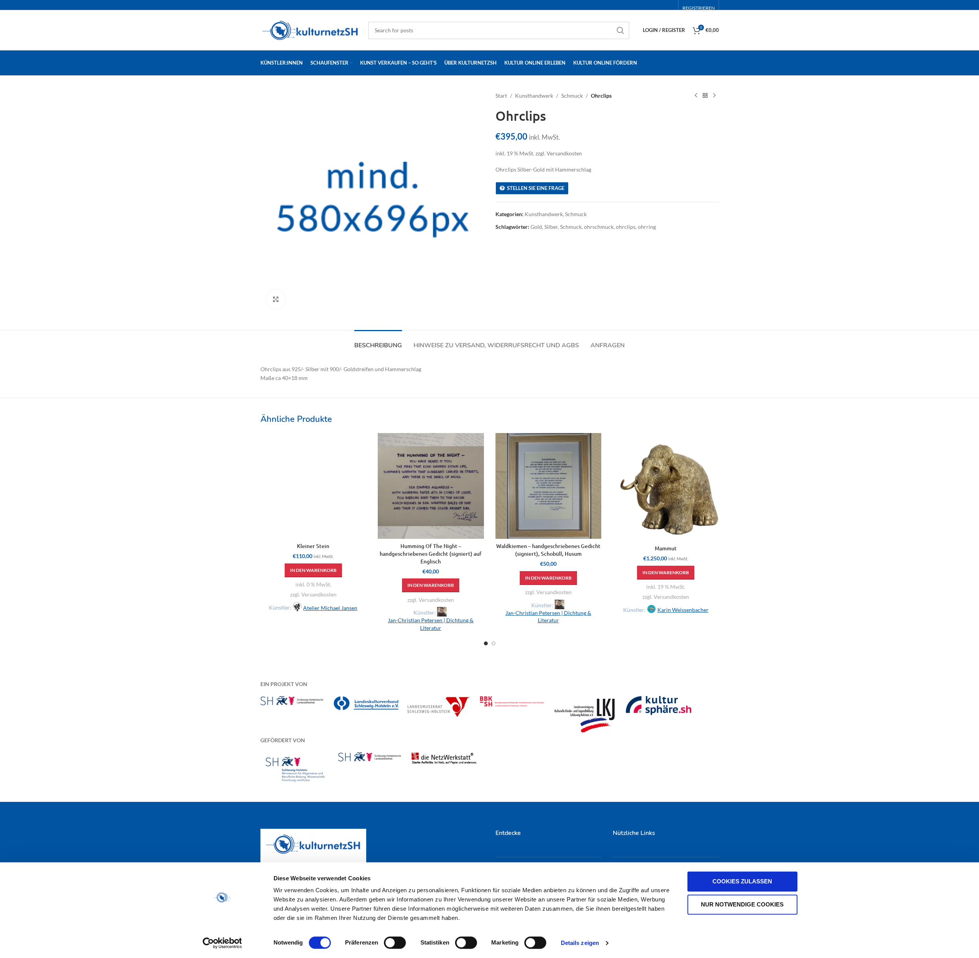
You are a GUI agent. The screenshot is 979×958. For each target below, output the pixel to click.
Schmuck (572, 95)
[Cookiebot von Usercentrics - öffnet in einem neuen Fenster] (222, 943)
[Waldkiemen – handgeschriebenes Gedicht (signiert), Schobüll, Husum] (548, 486)
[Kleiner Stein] (313, 486)
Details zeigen (580, 943)
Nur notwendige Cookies (742, 904)
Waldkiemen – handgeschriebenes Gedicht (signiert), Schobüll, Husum (548, 549)
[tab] (378, 341)
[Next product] (714, 95)
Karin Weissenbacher (683, 609)
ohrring (647, 226)
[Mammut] (666, 487)
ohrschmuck (599, 226)
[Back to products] (705, 95)
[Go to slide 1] (486, 643)
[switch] (395, 942)
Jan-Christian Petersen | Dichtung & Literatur (431, 624)
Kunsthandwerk (534, 95)
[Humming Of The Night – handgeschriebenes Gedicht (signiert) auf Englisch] (431, 486)
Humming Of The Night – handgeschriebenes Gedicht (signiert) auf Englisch (431, 553)
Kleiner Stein (313, 546)
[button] (313, 570)
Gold (536, 226)
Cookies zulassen (742, 881)
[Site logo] (310, 29)
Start (501, 95)
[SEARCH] (620, 30)
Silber (551, 226)
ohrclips (625, 226)
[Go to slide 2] (493, 643)
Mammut (666, 548)
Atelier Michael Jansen (330, 608)
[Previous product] (695, 95)
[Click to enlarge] (275, 299)
